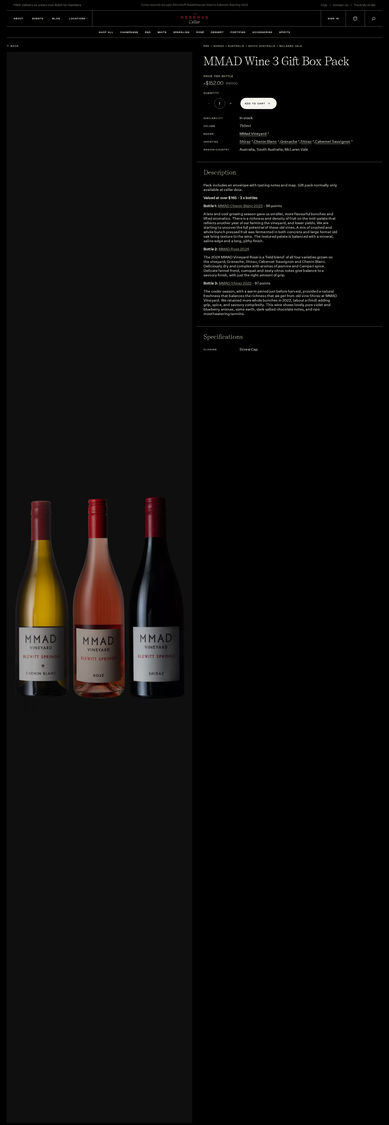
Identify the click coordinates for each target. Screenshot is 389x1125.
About (18, 18)
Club (324, 5)
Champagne (129, 32)
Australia (236, 46)
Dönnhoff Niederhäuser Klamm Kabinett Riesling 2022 (210, 5)
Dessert (217, 32)
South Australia (261, 46)
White (162, 32)
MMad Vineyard (253, 134)
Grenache (288, 141)
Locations (77, 18)
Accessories (262, 32)
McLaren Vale (290, 46)
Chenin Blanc (265, 141)
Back (15, 46)
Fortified (238, 32)
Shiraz (218, 46)
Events (37, 18)
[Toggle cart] (355, 18)
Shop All (106, 32)
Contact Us (340, 5)
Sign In (333, 18)
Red (148, 32)
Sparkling (181, 32)
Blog (56, 18)
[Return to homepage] (194, 18)
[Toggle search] (373, 18)
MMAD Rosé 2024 (234, 249)
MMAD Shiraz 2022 (235, 283)
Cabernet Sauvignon (332, 141)
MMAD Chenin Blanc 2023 (240, 206)
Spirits (284, 32)
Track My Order (364, 5)
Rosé (200, 32)
